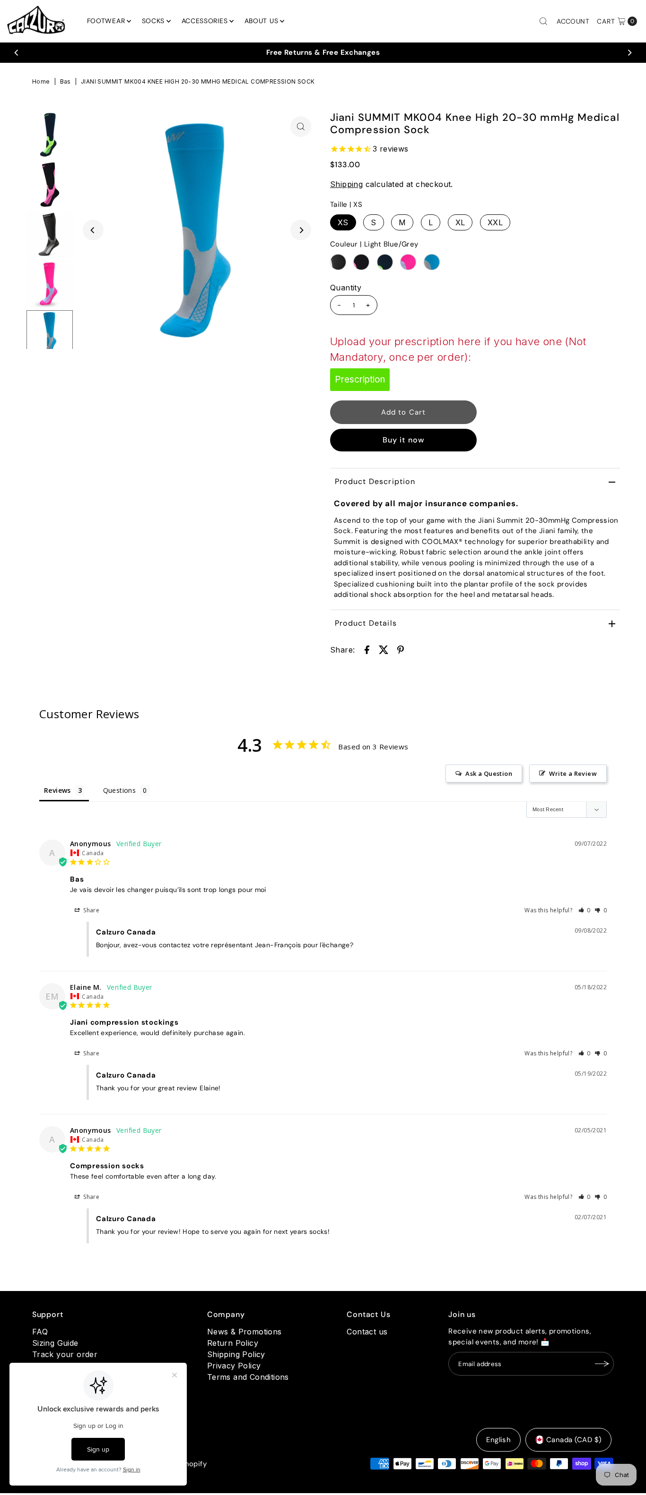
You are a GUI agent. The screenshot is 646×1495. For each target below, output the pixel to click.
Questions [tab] (119, 790)
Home (41, 81)
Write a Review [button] (573, 773)
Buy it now (404, 440)
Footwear (106, 21)
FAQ (40, 1331)
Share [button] (90, 910)
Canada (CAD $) (574, 1439)
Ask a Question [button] (488, 773)
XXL (495, 222)
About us (261, 21)
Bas (65, 81)
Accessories (205, 21)
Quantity (345, 287)
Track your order (64, 1354)
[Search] (543, 21)
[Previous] (16, 52)
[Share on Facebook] (367, 649)
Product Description (375, 481)
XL (460, 222)
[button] (585, 910)
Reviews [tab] (57, 790)
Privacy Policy (234, 1365)
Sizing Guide (55, 1343)
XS (343, 222)
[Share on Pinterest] (400, 649)
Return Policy (232, 1343)
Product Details (366, 623)
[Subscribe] (602, 1364)
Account (573, 21)
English (498, 1439)
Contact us (367, 1331)
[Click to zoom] (300, 126)
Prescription (360, 379)
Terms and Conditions (248, 1377)
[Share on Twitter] (383, 649)
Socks (153, 21)
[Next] (629, 52)
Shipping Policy (236, 1354)
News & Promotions (244, 1331)
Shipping (346, 184)
